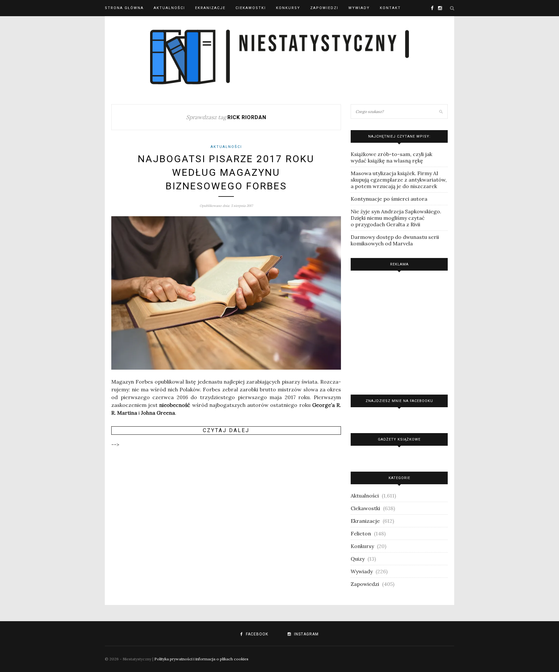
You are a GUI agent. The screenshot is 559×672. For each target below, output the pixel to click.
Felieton (361, 533)
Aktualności (169, 8)
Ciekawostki (251, 8)
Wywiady (359, 8)
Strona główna (124, 8)
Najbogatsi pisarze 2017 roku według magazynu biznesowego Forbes (226, 172)
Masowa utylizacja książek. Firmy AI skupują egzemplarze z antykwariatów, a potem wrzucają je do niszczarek (399, 179)
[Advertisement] (399, 331)
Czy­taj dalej (226, 430)
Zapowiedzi (324, 8)
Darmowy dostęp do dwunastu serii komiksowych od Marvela (395, 240)
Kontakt (390, 8)
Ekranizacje (210, 8)
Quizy (358, 558)
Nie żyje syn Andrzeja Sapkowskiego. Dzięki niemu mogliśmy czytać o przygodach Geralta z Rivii (396, 218)
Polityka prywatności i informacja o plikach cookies (201, 658)
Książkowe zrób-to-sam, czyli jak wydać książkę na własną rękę (391, 157)
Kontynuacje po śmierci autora (389, 199)
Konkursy (288, 8)
